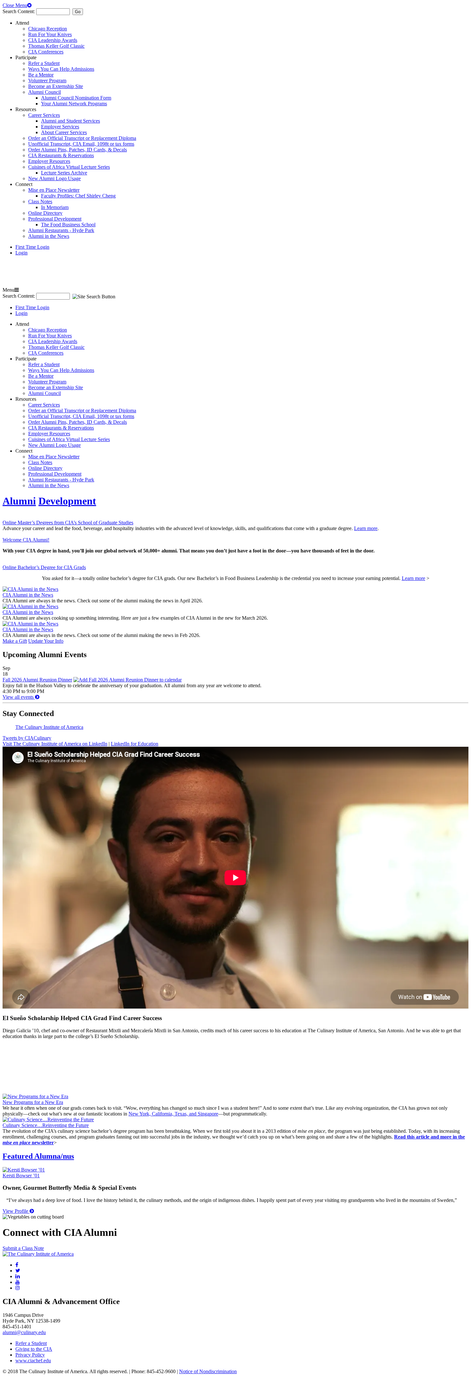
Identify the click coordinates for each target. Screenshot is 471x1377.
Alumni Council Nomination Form (76, 98)
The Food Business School (68, 224)
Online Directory (45, 213)
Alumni (19, 501)
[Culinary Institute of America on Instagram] (17, 1288)
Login (21, 252)
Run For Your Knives (50, 34)
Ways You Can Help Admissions (61, 69)
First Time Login (32, 247)
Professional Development (54, 218)
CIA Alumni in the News (28, 595)
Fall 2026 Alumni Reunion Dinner (37, 679)
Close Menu (15, 5)
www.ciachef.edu (33, 1360)
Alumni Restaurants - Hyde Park (61, 230)
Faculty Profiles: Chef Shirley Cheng (78, 195)
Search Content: (19, 11)
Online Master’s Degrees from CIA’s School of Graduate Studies (68, 522)
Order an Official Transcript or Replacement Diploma (82, 138)
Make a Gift (15, 641)
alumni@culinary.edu (24, 1332)
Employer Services (60, 126)
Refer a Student (44, 63)
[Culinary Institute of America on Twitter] (17, 1270)
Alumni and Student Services (70, 121)
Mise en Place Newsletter (53, 190)
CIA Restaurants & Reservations (61, 155)
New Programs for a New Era (33, 1102)
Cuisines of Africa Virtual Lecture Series (69, 167)
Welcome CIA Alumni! (26, 540)
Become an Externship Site (55, 86)
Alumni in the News (48, 236)
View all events (19, 697)
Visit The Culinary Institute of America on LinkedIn (55, 743)
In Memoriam (55, 207)
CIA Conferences (45, 51)
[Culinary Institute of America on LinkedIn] (17, 1276)
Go (77, 11)
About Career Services (64, 132)
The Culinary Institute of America (49, 727)
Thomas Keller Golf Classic (56, 46)
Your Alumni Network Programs (74, 103)
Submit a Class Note (23, 1248)
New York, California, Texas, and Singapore (173, 1113)
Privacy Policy (30, 1354)
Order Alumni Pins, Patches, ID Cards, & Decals (77, 149)
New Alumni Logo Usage (54, 178)
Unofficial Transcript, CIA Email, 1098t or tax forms (81, 144)
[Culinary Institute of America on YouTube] (17, 1282)
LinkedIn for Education (134, 743)
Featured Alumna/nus (38, 1156)
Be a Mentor (41, 74)
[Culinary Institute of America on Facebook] (16, 1265)
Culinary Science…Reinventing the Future (46, 1125)
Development (67, 501)
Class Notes (40, 201)
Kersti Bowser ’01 (21, 1175)
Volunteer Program (47, 80)
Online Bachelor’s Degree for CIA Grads (44, 567)
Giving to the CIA (33, 1349)
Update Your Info (45, 641)
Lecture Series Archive (64, 172)
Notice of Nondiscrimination (208, 1371)
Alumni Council (44, 92)
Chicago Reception (47, 28)
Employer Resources (49, 161)
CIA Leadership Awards (52, 40)
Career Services (44, 115)
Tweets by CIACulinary (27, 738)
